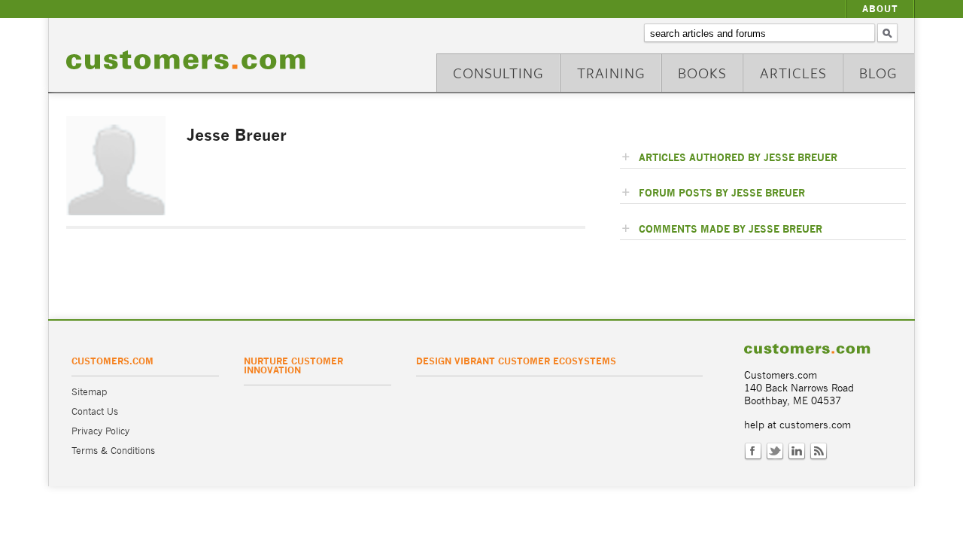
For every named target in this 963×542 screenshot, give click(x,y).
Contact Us (94, 411)
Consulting (498, 72)
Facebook (753, 452)
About (880, 8)
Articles (793, 72)
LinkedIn (797, 452)
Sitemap (89, 391)
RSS (819, 452)
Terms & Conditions (113, 450)
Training (611, 72)
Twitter (775, 452)
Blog (878, 72)
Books (702, 72)
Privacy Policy (100, 431)
